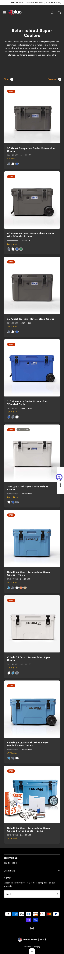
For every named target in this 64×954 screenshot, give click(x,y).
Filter (7, 79)
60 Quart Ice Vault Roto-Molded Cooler (30, 319)
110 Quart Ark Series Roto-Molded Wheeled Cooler (27, 403)
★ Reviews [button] (61, 480)
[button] (4, 12)
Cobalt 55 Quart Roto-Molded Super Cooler (28, 659)
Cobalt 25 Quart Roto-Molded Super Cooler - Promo (28, 573)
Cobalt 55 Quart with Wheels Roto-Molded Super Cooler (28, 744)
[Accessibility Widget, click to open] (59, 477)
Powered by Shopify (32, 946)
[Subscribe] (58, 894)
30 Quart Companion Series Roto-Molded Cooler (31, 149)
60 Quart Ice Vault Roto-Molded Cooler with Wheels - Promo (30, 235)
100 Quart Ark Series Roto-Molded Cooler (28, 488)
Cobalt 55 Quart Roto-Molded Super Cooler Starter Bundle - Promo (28, 829)
